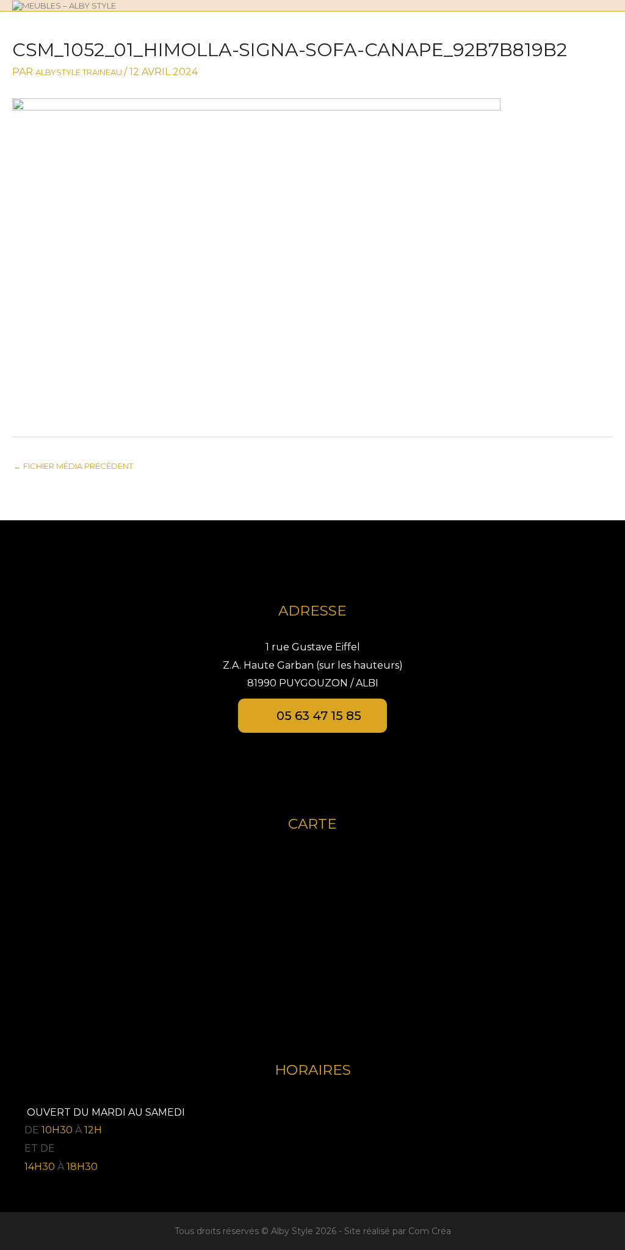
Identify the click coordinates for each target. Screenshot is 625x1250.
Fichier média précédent (73, 466)
